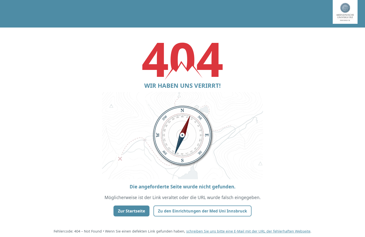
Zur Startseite (131, 211)
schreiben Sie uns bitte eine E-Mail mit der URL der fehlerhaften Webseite (248, 231)
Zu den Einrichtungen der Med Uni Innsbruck (202, 211)
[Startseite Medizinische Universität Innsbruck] (349, 14)
